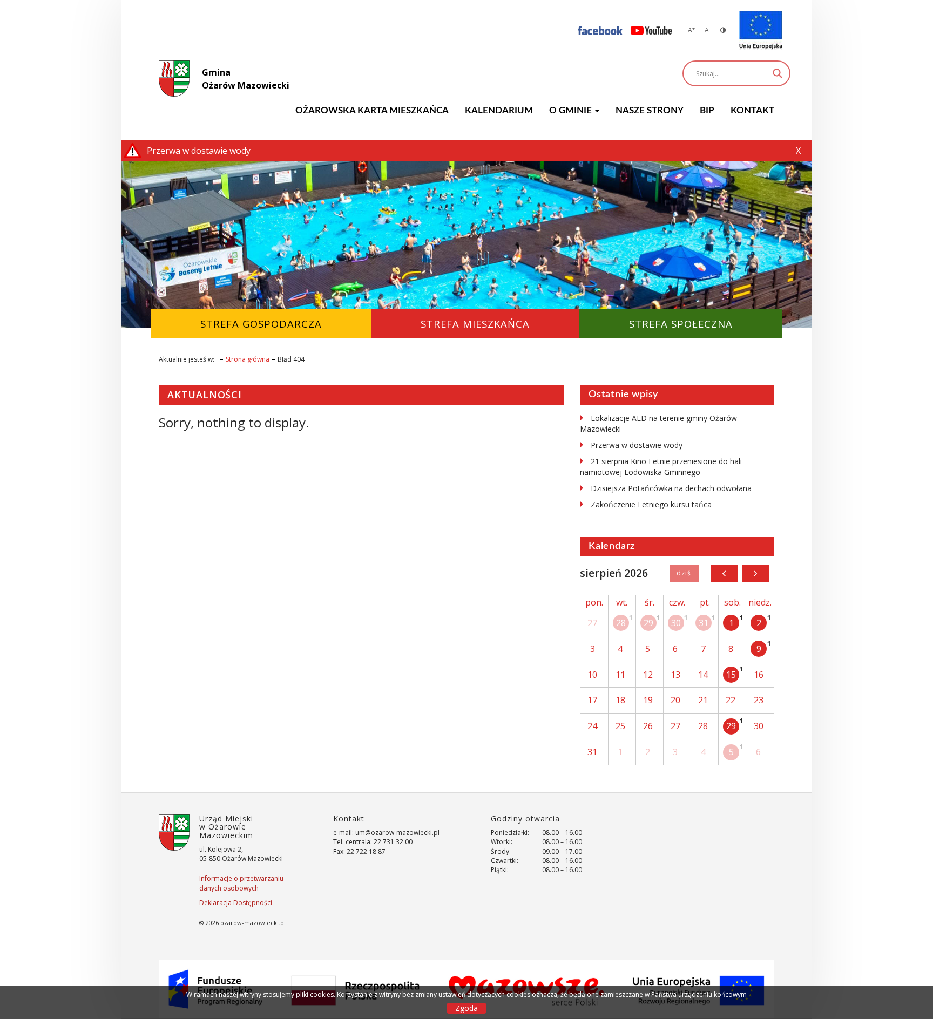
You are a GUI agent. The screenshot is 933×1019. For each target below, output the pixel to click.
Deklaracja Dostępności (235, 902)
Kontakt (752, 110)
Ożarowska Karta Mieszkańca (372, 110)
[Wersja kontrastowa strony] (723, 30)
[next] (755, 573)
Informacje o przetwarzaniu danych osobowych (241, 883)
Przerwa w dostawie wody (636, 445)
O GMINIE (571, 110)
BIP (707, 110)
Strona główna (247, 359)
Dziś (684, 573)
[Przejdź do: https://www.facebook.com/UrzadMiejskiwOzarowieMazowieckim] (600, 30)
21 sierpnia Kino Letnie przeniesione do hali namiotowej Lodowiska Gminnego (661, 466)
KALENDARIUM (499, 110)
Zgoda (466, 1008)
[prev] (724, 573)
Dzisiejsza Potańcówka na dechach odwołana (671, 488)
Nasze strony (650, 110)
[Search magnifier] (777, 73)
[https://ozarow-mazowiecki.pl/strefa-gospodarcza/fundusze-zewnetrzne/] (760, 30)
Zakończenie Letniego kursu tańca (651, 504)
